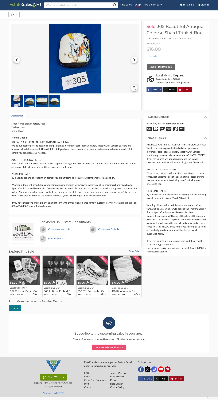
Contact (88, 387)
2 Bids (153, 56)
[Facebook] (141, 369)
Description (17, 115)
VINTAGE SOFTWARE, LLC (60, 383)
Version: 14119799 (53, 393)
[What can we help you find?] (114, 5)
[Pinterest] (168, 369)
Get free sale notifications (109, 347)
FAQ (86, 373)
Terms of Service (118, 373)
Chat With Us (56, 377)
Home (15, 308)
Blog (86, 383)
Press (113, 380)
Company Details (108, 229)
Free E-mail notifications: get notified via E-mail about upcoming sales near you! (108, 364)
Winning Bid (154, 44)
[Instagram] (154, 369)
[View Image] (17, 101)
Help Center (116, 383)
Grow (95, 380)
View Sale (134, 251)
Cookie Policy (117, 387)
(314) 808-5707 (57, 238)
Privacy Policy (117, 376)
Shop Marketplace (161, 67)
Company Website (59, 229)
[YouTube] (161, 369)
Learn (87, 376)
